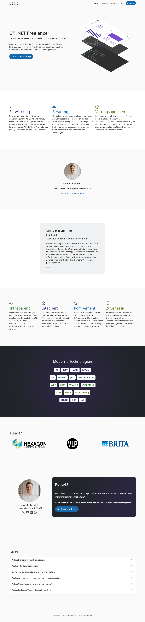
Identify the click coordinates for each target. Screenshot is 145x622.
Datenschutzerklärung (69, 615)
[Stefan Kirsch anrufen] (24, 512)
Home (95, 3)
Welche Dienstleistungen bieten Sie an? (28, 560)
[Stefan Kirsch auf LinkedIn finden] (31, 512)
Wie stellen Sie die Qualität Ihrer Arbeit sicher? (31, 590)
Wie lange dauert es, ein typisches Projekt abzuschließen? (36, 578)
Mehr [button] (48, 267)
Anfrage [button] (130, 3)
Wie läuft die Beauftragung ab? (25, 566)
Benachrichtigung (109, 3)
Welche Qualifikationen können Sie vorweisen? (32, 584)
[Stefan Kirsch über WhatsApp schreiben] (35, 512)
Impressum (56, 615)
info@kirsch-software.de (71, 193)
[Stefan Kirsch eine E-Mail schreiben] (27, 512)
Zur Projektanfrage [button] (21, 56)
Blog (122, 3)
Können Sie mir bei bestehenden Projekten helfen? (33, 572)
